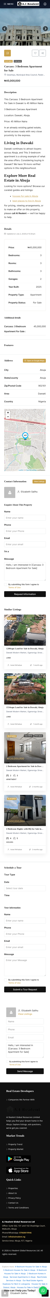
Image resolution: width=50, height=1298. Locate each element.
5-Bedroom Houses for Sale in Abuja (19, 1270)
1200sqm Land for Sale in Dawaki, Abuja (25, 648)
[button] (43, 1290)
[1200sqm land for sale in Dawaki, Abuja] (25, 630)
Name (7, 511)
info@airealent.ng (16, 1236)
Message (9, 558)
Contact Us (13, 1202)
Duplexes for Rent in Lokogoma (16, 1284)
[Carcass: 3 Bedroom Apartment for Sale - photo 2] (25, 28)
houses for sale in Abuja (25, 196)
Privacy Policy (14, 1198)
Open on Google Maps (35, 361)
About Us (12, 1193)
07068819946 (25, 1232)
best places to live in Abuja (26, 200)
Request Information (25, 594)
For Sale (17, 61)
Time (6, 895)
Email (7, 538)
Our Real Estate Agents (33, 1280)
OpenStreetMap (31, 470)
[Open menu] (8, 4)
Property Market (15, 1149)
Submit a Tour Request (25, 989)
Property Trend (15, 1144)
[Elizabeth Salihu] (9, 492)
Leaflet (21, 470)
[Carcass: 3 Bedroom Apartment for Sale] (25, 436)
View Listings (39, 481)
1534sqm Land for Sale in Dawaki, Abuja (25, 707)
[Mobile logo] (28, 3)
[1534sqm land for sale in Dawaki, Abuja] (25, 688)
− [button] (8, 416)
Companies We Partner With (21, 1099)
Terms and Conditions (18, 1207)
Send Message (25, 1071)
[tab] (7, 53)
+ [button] (8, 412)
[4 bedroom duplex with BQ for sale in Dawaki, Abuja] (25, 810)
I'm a (6, 551)
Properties (13, 1188)
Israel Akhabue (16, 665)
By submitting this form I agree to (23, 586)
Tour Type (9, 874)
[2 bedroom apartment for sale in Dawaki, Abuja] (25, 747)
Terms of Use (14, 587)
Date (6, 882)
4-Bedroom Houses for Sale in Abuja (31, 1267)
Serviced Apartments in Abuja (22, 1277)
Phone (7, 524)
